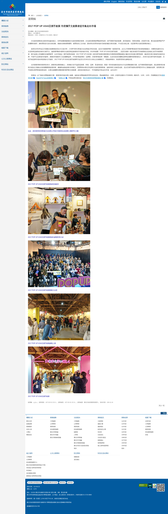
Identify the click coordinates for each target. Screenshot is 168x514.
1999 (39, 495)
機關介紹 (29, 417)
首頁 (32, 15)
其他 (146, 434)
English (114, 1)
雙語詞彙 (137, 1)
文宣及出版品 (102, 437)
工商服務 (53, 421)
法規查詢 (77, 417)
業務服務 (53, 417)
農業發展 (53, 426)
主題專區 (100, 421)
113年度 (124, 424)
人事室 (76, 434)
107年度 (124, 440)
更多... (76, 448)
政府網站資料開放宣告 (35, 482)
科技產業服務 (54, 429)
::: (2, 1)
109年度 (124, 434)
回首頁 (158, 1)
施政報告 (100, 426)
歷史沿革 (29, 421)
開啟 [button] (164, 413)
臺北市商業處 (54, 432)
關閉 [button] (162, 1)
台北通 (144, 1)
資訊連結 (76, 459)
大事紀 (28, 432)
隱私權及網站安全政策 (50, 482)
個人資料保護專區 (103, 445)
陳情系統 (121, 1)
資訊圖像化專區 (31, 473)
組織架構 (29, 424)
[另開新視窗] (143, 485)
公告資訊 (39, 15)
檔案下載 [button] (4, 48)
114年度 (124, 421)
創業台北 (62, 78)
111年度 (124, 429)
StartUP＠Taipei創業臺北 (45, 78)
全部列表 (148, 421)
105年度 (124, 445)
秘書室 (76, 432)
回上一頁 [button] (161, 405)
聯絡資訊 (29, 434)
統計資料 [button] (4, 53)
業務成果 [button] (4, 42)
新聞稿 (46, 15)
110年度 (124, 432)
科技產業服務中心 (31, 462)
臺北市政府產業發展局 (12, 10)
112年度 (124, 426)
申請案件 (151, 1)
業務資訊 (101, 417)
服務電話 (70, 482)
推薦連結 (100, 440)
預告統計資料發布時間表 (33, 467)
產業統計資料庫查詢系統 (33, 476)
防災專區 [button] (4, 64)
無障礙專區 (101, 443)
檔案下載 (148, 417)
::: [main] (28, 15)
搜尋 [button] (158, 7)
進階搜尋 (163, 7)
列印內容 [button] (164, 18)
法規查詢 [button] (4, 31)
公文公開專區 (6, 59)
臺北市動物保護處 (55, 437)
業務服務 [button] (4, 26)
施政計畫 (100, 424)
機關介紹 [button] (4, 21)
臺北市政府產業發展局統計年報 (35, 465)
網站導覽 (107, 1)
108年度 (124, 437)
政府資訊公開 (102, 429)
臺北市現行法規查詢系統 (81, 445)
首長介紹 (29, 429)
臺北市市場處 (54, 434)
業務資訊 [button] (4, 37)
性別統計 (29, 470)
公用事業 (53, 424)
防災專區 (77, 453)
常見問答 (129, 1)
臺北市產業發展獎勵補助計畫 (93, 78)
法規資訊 (100, 434)
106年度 (124, 443)
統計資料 (29, 453)
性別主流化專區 (7, 70)
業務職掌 (29, 426)
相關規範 (76, 457)
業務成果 (125, 417)
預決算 (100, 432)
